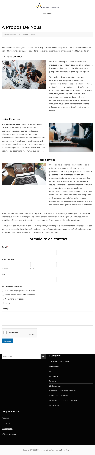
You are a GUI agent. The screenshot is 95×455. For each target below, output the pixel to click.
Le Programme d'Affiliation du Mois (63, 400)
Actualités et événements (59, 362)
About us (5, 418)
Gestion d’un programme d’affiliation (20, 290)
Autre (7, 303)
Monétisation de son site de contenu (20, 295)
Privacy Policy (7, 429)
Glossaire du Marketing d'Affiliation (63, 391)
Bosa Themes (66, 450)
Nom (32, 269)
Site (3, 274)
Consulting (53, 376)
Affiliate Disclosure (9, 434)
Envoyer (7, 341)
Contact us (6, 423)
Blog (51, 371)
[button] (47, 13)
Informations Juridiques (58, 396)
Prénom (5, 269)
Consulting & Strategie (14, 299)
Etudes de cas (55, 386)
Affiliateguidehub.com (24, 47)
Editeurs (52, 381)
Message (6, 309)
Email (5, 247)
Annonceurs (54, 366)
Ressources (54, 405)
